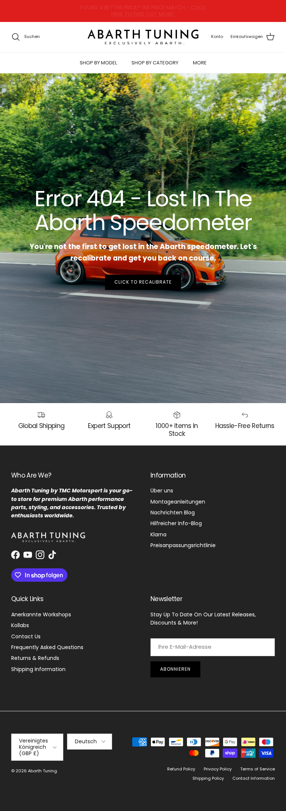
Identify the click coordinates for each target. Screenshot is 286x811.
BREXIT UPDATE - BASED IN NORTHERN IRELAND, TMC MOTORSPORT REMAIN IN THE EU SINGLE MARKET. (143, 11)
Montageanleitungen (177, 501)
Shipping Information (38, 669)
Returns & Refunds (35, 658)
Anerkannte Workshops (41, 614)
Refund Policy (181, 769)
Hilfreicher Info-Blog (176, 523)
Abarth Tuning (42, 771)
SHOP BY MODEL (98, 62)
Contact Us (26, 636)
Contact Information (253, 778)
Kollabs (20, 625)
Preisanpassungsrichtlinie (183, 545)
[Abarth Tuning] (143, 37)
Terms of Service (257, 769)
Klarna (158, 534)
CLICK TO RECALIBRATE (142, 282)
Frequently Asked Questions (47, 647)
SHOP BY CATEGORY (154, 62)
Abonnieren (175, 669)
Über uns (161, 490)
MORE (200, 62)
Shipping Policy (208, 778)
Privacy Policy (218, 769)
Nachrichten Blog (172, 512)
